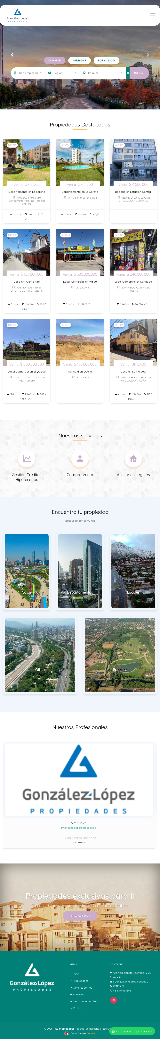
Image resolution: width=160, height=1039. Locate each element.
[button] (12, 54)
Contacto (78, 1008)
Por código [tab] (106, 60)
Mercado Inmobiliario (85, 1001)
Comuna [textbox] (93, 72)
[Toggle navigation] (153, 15)
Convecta (91, 1033)
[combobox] (28, 73)
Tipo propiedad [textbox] (28, 72)
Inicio (75, 973)
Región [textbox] (57, 72)
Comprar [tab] (54, 60)
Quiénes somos (82, 987)
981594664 (79, 822)
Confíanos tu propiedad (134, 1031)
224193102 (118, 986)
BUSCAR (139, 72)
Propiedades (80, 980)
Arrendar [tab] (79, 60)
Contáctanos (81, 915)
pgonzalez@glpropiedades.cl (79, 827)
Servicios (78, 994)
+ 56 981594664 (122, 990)
